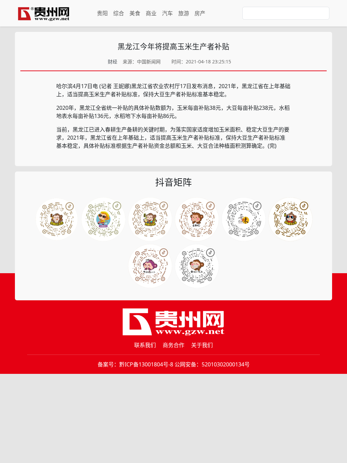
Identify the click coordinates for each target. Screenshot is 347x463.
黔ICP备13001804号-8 (146, 364)
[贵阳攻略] (150, 219)
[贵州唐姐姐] (197, 219)
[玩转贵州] (103, 219)
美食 (134, 13)
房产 (200, 13)
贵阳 (102, 13)
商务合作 (173, 345)
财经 (112, 61)
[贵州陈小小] (243, 219)
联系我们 (145, 345)
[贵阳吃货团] (56, 219)
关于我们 (202, 345)
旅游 (183, 13)
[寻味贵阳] (197, 266)
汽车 (167, 13)
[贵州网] (44, 13)
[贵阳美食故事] (150, 266)
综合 (118, 13)
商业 (151, 13)
